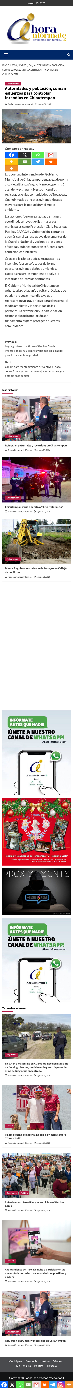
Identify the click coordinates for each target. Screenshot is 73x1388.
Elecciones (11, 1193)
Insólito (45, 1361)
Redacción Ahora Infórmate (21, 104)
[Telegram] (38, 162)
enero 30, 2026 (45, 104)
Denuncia (31, 1361)
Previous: (34, 348)
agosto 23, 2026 (43, 450)
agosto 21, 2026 (43, 577)
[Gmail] (51, 155)
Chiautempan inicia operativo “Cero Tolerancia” (34, 507)
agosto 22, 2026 (43, 511)
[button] (68, 55)
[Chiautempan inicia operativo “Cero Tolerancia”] (36, 479)
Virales (57, 1361)
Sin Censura (23, 1365)
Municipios (15, 1361)
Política (24, 1193)
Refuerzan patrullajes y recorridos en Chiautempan (36, 445)
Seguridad (11, 1054)
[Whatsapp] (38, 155)
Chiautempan (13, 83)
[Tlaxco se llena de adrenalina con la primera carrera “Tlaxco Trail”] (36, 1107)
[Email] (24, 162)
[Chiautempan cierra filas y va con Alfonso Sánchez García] (36, 1175)
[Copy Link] (11, 162)
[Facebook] (11, 155)
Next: (34, 369)
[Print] (51, 162)
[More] (11, 168)
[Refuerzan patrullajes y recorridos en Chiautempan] (36, 418)
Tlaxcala (10, 1260)
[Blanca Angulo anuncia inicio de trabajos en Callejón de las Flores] (36, 541)
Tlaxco (10, 1125)
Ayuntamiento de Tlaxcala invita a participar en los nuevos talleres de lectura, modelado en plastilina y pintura (35, 1273)
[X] (24, 155)
